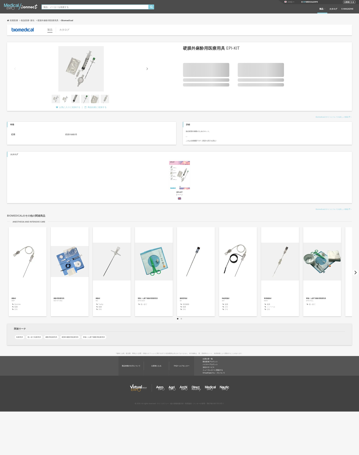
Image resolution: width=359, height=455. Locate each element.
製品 (321, 9)
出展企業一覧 (208, 359)
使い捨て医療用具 (34, 337)
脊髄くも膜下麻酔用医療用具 (94, 337)
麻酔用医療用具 (51, 337)
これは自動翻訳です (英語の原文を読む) (201, 140)
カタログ (333, 9)
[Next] (147, 69)
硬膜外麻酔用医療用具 (70, 337)
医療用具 (19, 337)
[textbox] (95, 6)
